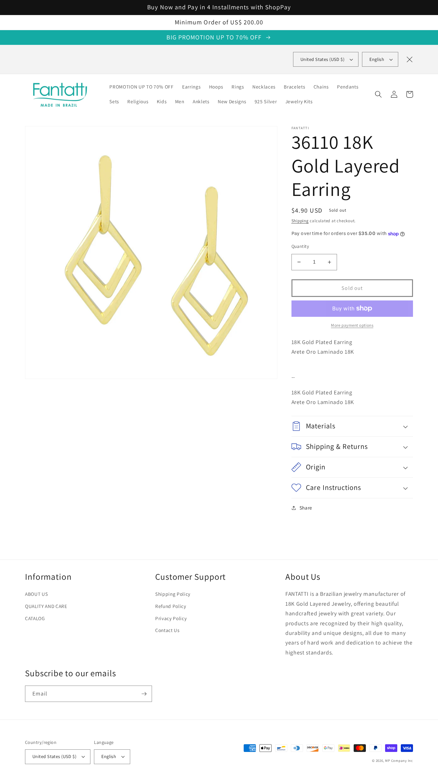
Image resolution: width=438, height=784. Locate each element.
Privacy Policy (171, 618)
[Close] (409, 59)
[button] (378, 94)
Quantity (300, 246)
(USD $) (322, 59)
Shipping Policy (172, 594)
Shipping (300, 220)
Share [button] (305, 507)
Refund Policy (170, 606)
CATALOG (35, 618)
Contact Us (167, 630)
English (376, 59)
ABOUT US (36, 594)
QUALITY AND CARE (46, 606)
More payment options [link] (352, 325)
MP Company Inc (399, 760)
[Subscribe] (144, 694)
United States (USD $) (54, 756)
